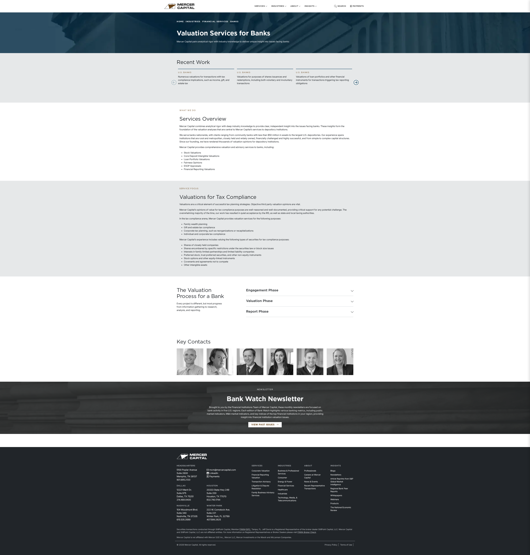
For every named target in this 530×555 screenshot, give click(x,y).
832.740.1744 (213, 499)
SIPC (248, 529)
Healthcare (283, 489)
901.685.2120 (183, 479)
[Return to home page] (179, 6)
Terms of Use (346, 545)
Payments (358, 6)
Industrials (282, 493)
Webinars (334, 499)
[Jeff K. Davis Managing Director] (190, 361)
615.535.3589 (183, 519)
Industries (193, 22)
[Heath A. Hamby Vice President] (310, 361)
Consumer (282, 477)
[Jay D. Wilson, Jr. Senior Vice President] (250, 361)
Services (257, 466)
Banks (234, 22)
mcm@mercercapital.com (222, 469)
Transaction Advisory (261, 481)
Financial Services (215, 22)
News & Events (311, 481)
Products (334, 503)
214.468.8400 (184, 499)
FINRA (242, 529)
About (308, 466)
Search (341, 6)
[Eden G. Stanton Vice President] (340, 361)
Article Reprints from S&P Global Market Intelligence (341, 482)
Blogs (332, 471)
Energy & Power (285, 481)
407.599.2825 (214, 519)
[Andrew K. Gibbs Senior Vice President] (220, 361)
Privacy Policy (331, 545)
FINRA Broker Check (306, 532)
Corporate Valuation (261, 471)
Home (180, 22)
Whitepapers (336, 495)
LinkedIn (213, 473)
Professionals (310, 471)
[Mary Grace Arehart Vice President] (280, 361)
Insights (335, 466)
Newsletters (335, 475)
